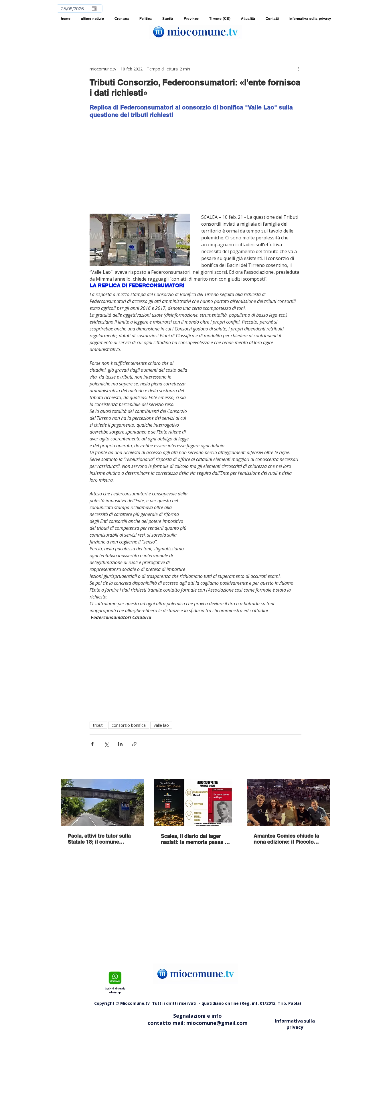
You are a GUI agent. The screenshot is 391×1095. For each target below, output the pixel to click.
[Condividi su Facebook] (92, 744)
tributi (98, 725)
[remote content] (195, 166)
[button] (191, 18)
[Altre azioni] (298, 68)
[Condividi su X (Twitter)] (106, 744)
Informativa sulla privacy (295, 1024)
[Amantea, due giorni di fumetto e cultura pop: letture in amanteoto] (288, 802)
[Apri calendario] (94, 8)
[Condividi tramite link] (134, 744)
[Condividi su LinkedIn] (120, 744)
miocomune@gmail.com (217, 1022)
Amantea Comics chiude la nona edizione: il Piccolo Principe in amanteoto (286, 839)
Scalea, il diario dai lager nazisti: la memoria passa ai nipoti (195, 839)
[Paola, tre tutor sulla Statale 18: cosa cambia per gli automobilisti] (102, 802)
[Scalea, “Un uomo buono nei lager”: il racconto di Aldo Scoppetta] (195, 802)
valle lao (161, 725)
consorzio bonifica (129, 725)
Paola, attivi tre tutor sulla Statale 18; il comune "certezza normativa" (99, 839)
